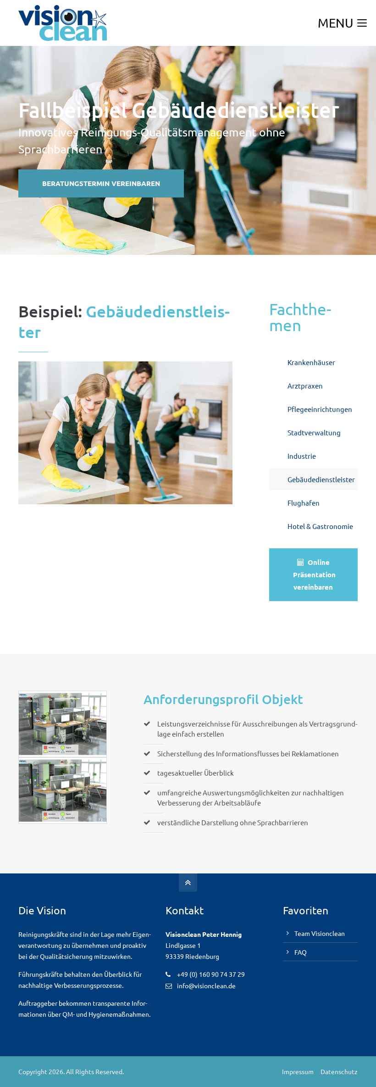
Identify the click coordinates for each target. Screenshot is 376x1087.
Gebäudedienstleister (321, 479)
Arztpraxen (305, 385)
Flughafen (304, 502)
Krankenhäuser (311, 362)
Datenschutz (339, 1071)
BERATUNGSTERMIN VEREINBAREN (101, 183)
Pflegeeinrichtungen (320, 409)
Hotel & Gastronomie (320, 526)
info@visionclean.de (206, 985)
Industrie (302, 455)
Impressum (298, 1071)
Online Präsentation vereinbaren (314, 574)
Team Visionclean (319, 933)
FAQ (300, 952)
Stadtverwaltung (314, 432)
